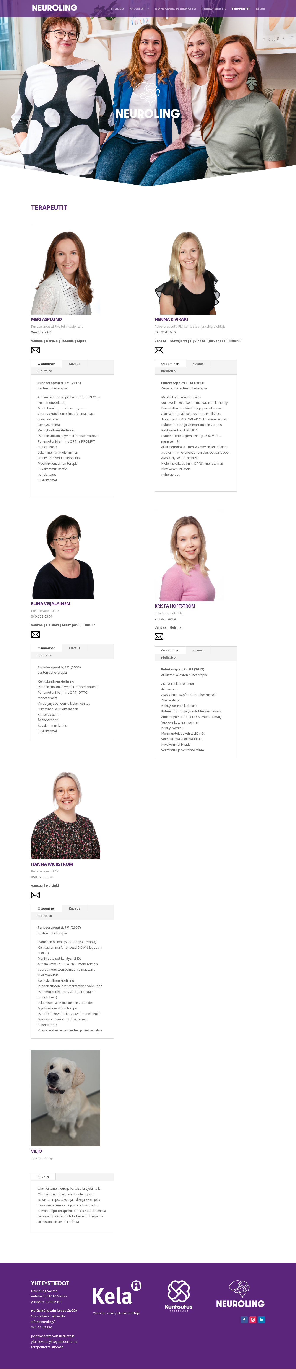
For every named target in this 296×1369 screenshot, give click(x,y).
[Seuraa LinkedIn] (261, 1319)
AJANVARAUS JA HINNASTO (175, 9)
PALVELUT (137, 9)
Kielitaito (45, 371)
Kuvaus (74, 363)
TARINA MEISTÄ (214, 9)
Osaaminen (47, 363)
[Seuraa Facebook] (244, 1319)
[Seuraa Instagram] (252, 1319)
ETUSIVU (117, 9)
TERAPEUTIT (240, 9)
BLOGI (260, 9)
